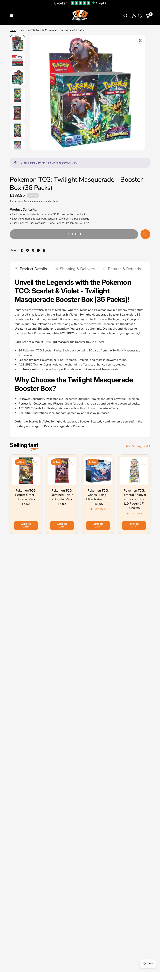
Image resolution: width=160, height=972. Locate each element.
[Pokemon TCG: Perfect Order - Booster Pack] (26, 471)
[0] (147, 15)
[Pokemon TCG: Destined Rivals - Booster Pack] (62, 471)
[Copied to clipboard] (44, 250)
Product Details (33, 268)
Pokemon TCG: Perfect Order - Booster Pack (25, 495)
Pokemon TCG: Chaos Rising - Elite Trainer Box (98, 495)
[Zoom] (140, 40)
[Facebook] (22, 250)
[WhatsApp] (38, 250)
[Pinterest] (33, 250)
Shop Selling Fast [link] (136, 446)
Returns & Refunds (124, 268)
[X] (27, 250)
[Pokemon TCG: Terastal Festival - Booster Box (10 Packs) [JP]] (134, 471)
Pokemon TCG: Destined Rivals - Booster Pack (62, 495)
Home (13, 30)
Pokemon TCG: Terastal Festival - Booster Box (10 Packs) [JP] (134, 497)
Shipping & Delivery (77, 268)
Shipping (29, 201)
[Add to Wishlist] (145, 234)
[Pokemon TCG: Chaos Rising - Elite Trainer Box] (98, 471)
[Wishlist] (140, 16)
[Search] (125, 15)
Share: (13, 250)
